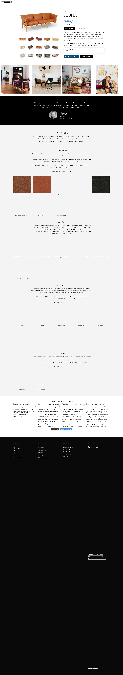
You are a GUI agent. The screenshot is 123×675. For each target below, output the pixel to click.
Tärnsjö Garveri (60, 161)
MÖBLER (64, 3)
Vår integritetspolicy (93, 668)
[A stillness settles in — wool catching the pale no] (73, 415)
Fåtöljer (16, 448)
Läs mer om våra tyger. (68, 358)
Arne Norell (105, 3)
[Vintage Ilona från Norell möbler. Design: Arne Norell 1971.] (15, 79)
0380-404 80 (64, 141)
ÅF (97, 3)
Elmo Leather (53, 161)
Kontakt (113, 3)
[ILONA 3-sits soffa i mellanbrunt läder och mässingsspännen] (30, 39)
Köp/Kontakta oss (71, 56)
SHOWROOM (82, 3)
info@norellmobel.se (49, 141)
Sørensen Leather (69, 161)
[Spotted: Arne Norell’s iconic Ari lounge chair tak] (98, 415)
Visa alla (16, 450)
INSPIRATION (73, 3)
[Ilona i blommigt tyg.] (22, 47)
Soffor (16, 447)
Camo (78, 161)
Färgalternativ (86, 56)
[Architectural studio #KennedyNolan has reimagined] (49, 415)
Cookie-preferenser (45, 458)
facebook (18, 457)
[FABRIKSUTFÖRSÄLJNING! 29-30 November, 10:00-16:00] (25, 415)
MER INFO (91, 3)
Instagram (18, 459)
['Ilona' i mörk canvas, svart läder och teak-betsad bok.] (47, 47)
